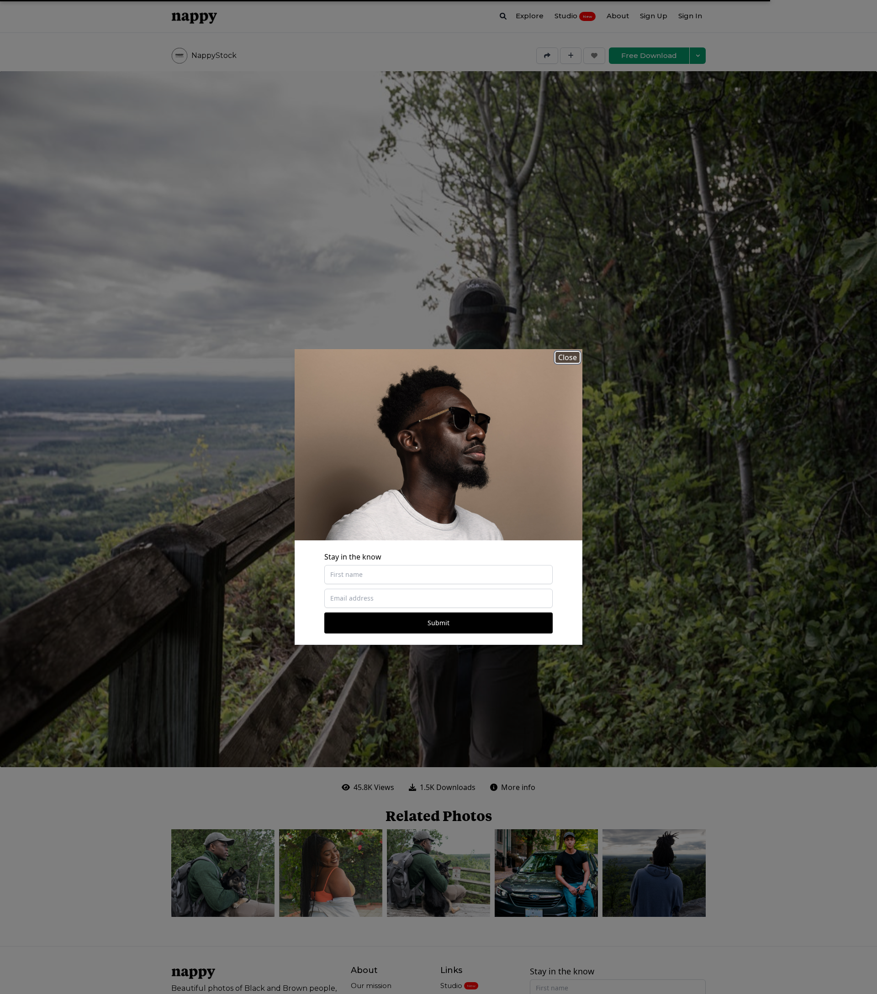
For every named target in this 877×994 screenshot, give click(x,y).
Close (567, 357)
